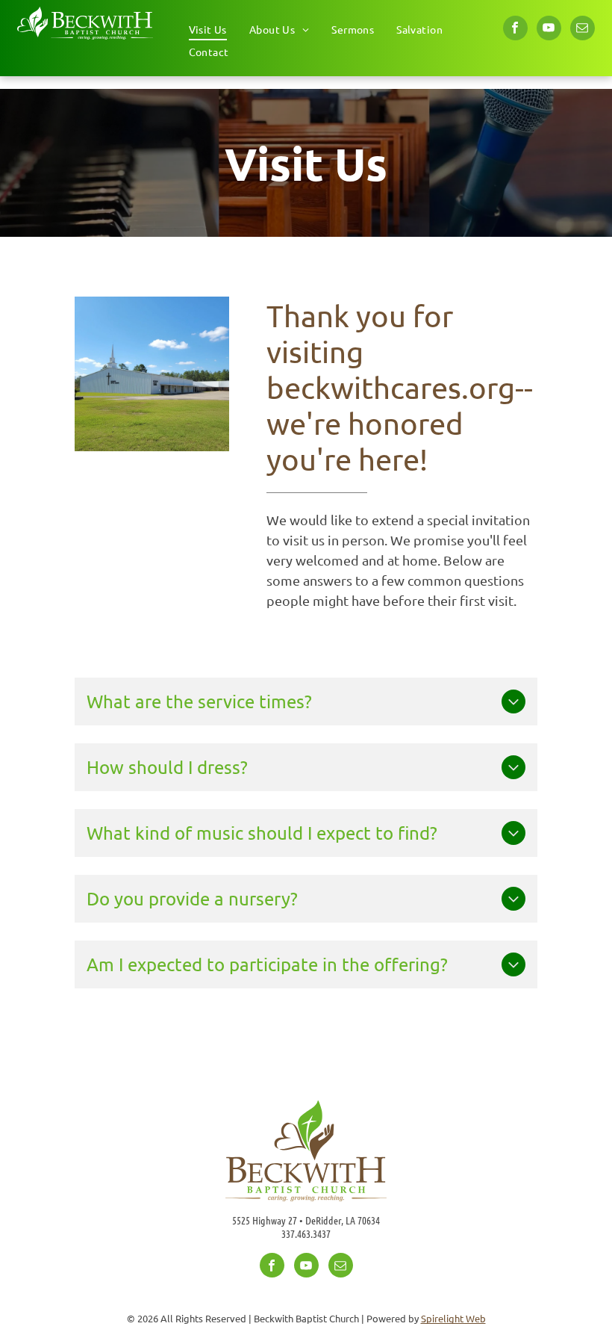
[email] (582, 30)
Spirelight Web (453, 1318)
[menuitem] (208, 29)
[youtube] (549, 30)
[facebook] (515, 30)
